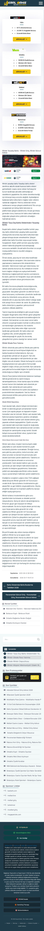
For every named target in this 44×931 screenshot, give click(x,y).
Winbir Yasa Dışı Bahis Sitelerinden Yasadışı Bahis (24, 654)
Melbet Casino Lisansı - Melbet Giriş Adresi (23, 723)
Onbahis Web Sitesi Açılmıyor (18, 756)
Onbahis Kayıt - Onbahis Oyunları (19, 752)
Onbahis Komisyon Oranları (16, 623)
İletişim (8, 923)
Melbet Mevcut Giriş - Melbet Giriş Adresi (22, 728)
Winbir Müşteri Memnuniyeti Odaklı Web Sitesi (24, 665)
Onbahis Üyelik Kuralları (15, 761)
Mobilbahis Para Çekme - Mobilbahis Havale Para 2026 (24, 700)
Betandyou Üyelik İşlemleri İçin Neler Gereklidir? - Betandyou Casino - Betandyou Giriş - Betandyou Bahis (24, 771)
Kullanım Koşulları (32, 923)
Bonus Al (33, 677)
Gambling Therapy (23, 905)
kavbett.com (12, 791)
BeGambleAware (23, 910)
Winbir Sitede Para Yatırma (18, 657)
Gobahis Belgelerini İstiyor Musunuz (20, 733)
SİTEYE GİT (20, 39)
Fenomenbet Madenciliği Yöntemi (19, 737)
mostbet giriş (12, 810)
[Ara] (38, 639)
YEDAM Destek (23, 899)
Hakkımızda (23, 923)
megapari (29, 845)
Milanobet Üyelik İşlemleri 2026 (18, 695)
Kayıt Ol (35, 171)
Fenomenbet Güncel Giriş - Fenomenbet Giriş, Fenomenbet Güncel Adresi (21, 596)
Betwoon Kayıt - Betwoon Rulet (18, 613)
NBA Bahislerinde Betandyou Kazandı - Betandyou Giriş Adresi (24, 766)
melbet (23, 845)
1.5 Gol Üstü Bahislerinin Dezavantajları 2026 (23, 704)
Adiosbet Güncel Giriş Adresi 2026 (20, 690)
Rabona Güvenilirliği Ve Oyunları (19, 747)
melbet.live (12, 795)
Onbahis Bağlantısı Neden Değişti (18, 618)
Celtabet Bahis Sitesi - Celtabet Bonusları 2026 (24, 718)
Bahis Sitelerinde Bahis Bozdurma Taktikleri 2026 (20, 586)
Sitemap (15, 923)
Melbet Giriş (8, 845)
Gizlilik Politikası (22, 926)
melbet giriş (12, 800)
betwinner (11, 805)
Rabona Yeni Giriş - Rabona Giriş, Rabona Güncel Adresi (24, 742)
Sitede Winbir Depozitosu (18, 661)
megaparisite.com (14, 814)
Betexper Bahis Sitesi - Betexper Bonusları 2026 (24, 714)
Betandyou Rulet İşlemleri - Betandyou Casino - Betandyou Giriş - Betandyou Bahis (24, 780)
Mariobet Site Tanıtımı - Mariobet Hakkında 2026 (23, 609)
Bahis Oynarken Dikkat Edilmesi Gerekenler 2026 (24, 709)
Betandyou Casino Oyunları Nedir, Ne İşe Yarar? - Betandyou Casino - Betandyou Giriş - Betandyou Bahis (24, 775)
